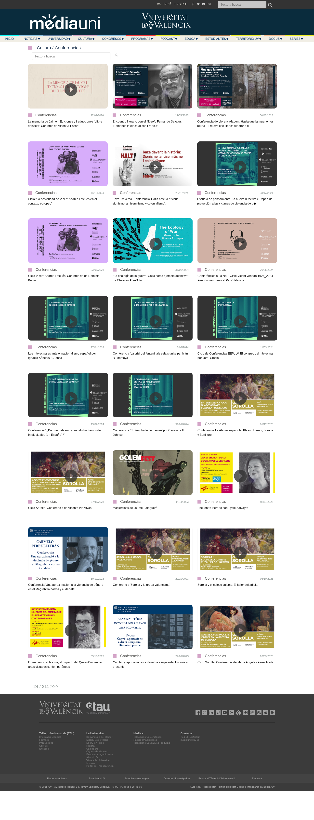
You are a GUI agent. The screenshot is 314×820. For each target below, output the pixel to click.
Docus (275, 38)
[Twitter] (198, 4)
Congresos (113, 38)
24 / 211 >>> (45, 686)
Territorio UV (248, 38)
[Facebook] (193, 4)
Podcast (168, 38)
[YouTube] (203, 4)
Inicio (9, 38)
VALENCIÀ (164, 4)
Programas (142, 38)
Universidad (59, 38)
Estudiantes (216, 38)
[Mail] (209, 4)
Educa (191, 38)
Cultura (86, 38)
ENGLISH (180, 4)
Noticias (32, 38)
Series (296, 38)
